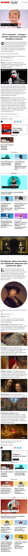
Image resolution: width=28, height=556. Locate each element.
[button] (7, 2)
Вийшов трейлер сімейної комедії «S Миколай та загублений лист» (20, 491)
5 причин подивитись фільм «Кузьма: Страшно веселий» (20, 529)
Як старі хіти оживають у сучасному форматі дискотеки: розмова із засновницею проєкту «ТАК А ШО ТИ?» (21, 224)
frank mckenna (11, 116)
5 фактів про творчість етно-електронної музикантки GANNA (7, 163)
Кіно (15, 160)
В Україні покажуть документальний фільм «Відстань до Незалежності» (6, 491)
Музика (2, 160)
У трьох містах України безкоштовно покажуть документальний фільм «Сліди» (21, 545)
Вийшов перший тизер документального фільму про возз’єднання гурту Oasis (21, 206)
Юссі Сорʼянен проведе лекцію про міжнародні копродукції (7, 147)
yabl (1, 29)
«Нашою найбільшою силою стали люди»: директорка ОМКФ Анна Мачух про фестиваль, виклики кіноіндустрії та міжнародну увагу (6, 546)
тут (19, 114)
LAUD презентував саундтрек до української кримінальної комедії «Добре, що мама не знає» (21, 165)
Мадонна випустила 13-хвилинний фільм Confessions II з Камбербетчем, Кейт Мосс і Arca (6, 224)
